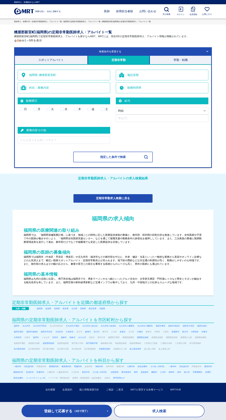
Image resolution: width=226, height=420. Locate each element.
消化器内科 (29, 366)
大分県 (74, 308)
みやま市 (82, 337)
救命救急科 (126, 372)
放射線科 (144, 372)
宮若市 (55, 337)
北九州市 (26, 326)
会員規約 (67, 389)
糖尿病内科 (66, 366)
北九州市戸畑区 (72, 326)
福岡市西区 (18, 332)
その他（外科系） (100, 372)
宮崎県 (83, 308)
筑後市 (123, 332)
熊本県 (66, 308)
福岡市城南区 (32, 332)
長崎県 (57, 308)
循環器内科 (54, 366)
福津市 (36, 337)
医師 (107, 11)
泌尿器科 (115, 372)
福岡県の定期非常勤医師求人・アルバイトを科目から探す (68, 360)
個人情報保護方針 (89, 389)
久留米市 (70, 332)
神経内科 (99, 366)
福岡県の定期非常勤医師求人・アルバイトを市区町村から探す (72, 319)
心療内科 (131, 366)
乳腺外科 (40, 372)
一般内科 (17, 366)
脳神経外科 (18, 372)
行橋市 (140, 332)
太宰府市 (18, 337)
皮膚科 (208, 372)
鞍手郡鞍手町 (92, 343)
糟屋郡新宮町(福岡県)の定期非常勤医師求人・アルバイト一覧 (126, 21)
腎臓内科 (78, 366)
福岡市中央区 (188, 326)
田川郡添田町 (19, 349)
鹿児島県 (92, 308)
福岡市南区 (202, 326)
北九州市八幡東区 (127, 326)
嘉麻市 (64, 337)
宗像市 (204, 332)
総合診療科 (142, 366)
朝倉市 (72, 337)
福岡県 (40, 308)
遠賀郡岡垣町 (48, 343)
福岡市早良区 (46, 332)
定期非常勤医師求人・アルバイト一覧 (47, 21)
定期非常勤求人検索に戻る (113, 198)
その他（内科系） (158, 366)
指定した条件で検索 (113, 156)
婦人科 (187, 372)
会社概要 (50, 389)
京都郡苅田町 (104, 349)
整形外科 (208, 366)
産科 (179, 372)
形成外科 (30, 372)
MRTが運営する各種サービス (146, 389)
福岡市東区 (160, 326)
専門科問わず (119, 378)
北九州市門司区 (40, 326)
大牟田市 (59, 332)
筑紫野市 (175, 332)
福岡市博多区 (174, 326)
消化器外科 (184, 366)
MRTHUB (175, 389)
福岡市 (17, 326)
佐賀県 (48, 308)
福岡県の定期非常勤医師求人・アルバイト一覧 (81, 21)
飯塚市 (88, 332)
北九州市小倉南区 (108, 326)
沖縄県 (102, 308)
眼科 (136, 372)
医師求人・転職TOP (22, 21)
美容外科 (86, 372)
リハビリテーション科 (35, 378)
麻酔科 (154, 372)
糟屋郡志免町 (143, 337)
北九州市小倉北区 (90, 326)
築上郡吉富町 (135, 349)
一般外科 (172, 366)
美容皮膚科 (18, 378)
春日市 (185, 332)
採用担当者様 (124, 11)
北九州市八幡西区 (145, 326)
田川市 (97, 332)
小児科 (163, 372)
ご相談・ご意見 (114, 389)
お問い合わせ (147, 11)
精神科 (171, 372)
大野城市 (195, 332)
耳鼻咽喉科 (197, 372)
